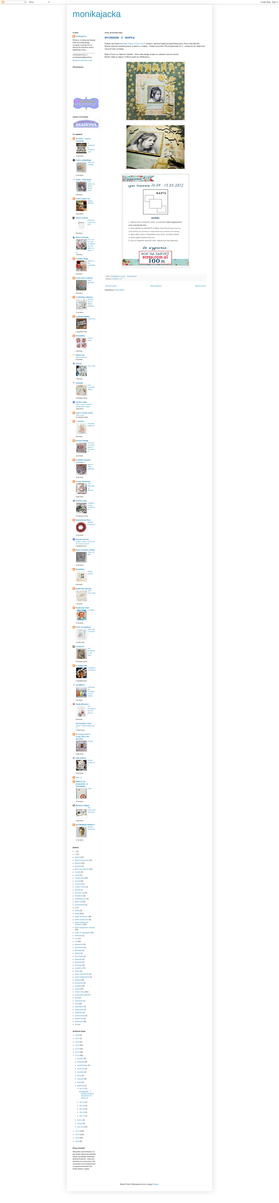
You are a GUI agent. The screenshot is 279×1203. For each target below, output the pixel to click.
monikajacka (97, 14)
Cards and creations (84, 278)
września (81, 1069)
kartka (77, 911)
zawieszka (79, 1019)
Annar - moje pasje (83, 179)
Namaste (78, 965)
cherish (90, 741)
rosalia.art (80, 646)
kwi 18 (82, 1089)
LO (121, 279)
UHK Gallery (81, 758)
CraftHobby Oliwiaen (84, 297)
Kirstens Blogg (82, 441)
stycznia (80, 1127)
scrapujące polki (81, 995)
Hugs (90, 788)
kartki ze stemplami (82, 933)
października (82, 1065)
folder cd (78, 902)
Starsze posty (200, 286)
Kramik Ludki (81, 501)
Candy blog (79, 878)
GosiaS (79, 364)
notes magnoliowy (82, 977)
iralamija (79, 383)
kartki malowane (81, 917)
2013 (77, 1052)
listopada (81, 1062)
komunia (78, 936)
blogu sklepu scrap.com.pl (134, 43)
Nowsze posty (110, 286)
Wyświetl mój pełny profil (82, 60)
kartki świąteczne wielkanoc (81, 923)
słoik (76, 998)
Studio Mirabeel (82, 704)
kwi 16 (82, 1102)
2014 (77, 1049)
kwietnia (80, 1086)
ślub (76, 1004)
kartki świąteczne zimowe (85, 928)
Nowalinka (80, 569)
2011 (77, 1131)
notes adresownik (82, 974)
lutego (80, 1123)
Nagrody (78, 962)
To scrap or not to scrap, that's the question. (83, 736)
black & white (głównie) (91, 467)
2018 (77, 1035)
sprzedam (79, 1001)
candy (77, 875)
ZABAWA (78, 1013)
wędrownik (79, 1010)
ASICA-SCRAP (82, 218)
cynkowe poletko (83, 317)
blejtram (78, 866)
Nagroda (78, 959)
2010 (77, 1135)
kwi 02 (82, 1116)
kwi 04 (82, 1112)
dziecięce (115, 279)
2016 (77, 1042)
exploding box (80, 899)
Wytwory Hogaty (82, 805)
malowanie (79, 947)
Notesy (77, 980)
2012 (77, 1055)
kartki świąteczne (81, 920)
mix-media (79, 956)
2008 (77, 1141)
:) (75, 851)
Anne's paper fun (83, 199)
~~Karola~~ (80, 421)
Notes (77, 971)
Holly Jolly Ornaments (91, 631)
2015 (77, 1045)
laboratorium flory (83, 520)
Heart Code (80, 415)
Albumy (78, 863)
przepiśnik (79, 983)
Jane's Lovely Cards (84, 413)
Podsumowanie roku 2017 (91, 222)
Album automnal (81, 357)
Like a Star (91, 366)
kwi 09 (82, 1106)
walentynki (79, 1007)
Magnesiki (79, 944)
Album (77, 857)
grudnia (80, 1059)
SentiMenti (80, 685)
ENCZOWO (80, 336)
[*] (75, 854)
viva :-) (78, 777)
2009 (77, 1138)
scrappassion (81, 666)
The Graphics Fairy (83, 723)
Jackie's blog (81, 402)
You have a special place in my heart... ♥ (91, 447)
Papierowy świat (82, 608)
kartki (77, 914)
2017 (77, 1038)
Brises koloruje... (83, 237)
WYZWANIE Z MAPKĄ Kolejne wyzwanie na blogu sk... (86, 1095)
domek (77, 890)
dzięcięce (78, 896)
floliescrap (80, 355)
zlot (76, 1025)
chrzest (78, 881)
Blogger (156, 1184)
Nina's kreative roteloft (85, 550)
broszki (78, 872)
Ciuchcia (78, 884)
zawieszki (79, 1021)
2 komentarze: (132, 276)
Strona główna (155, 286)
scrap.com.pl (80, 992)
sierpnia (80, 1072)
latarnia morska (82, 539)
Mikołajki (78, 950)
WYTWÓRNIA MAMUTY (85, 825)
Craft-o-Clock (80, 887)
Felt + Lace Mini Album (91, 387)
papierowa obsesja (83, 589)
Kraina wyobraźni (83, 482)
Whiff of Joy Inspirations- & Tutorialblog (82, 784)
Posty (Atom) (119, 290)
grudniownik (80, 905)
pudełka (78, 986)
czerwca (80, 1079)
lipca (79, 1076)
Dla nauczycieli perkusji (91, 810)
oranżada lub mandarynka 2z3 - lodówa (91, 691)
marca (80, 1120)
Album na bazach (82, 860)
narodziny (79, 968)
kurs (76, 938)
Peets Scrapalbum (83, 627)
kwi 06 (82, 1109)
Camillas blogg (82, 259)
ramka (77, 989)
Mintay (77, 953)
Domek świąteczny (91, 762)
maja (79, 1082)
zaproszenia (80, 1016)
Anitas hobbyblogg (83, 160)
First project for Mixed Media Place (91, 186)
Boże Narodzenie (82, 869)
